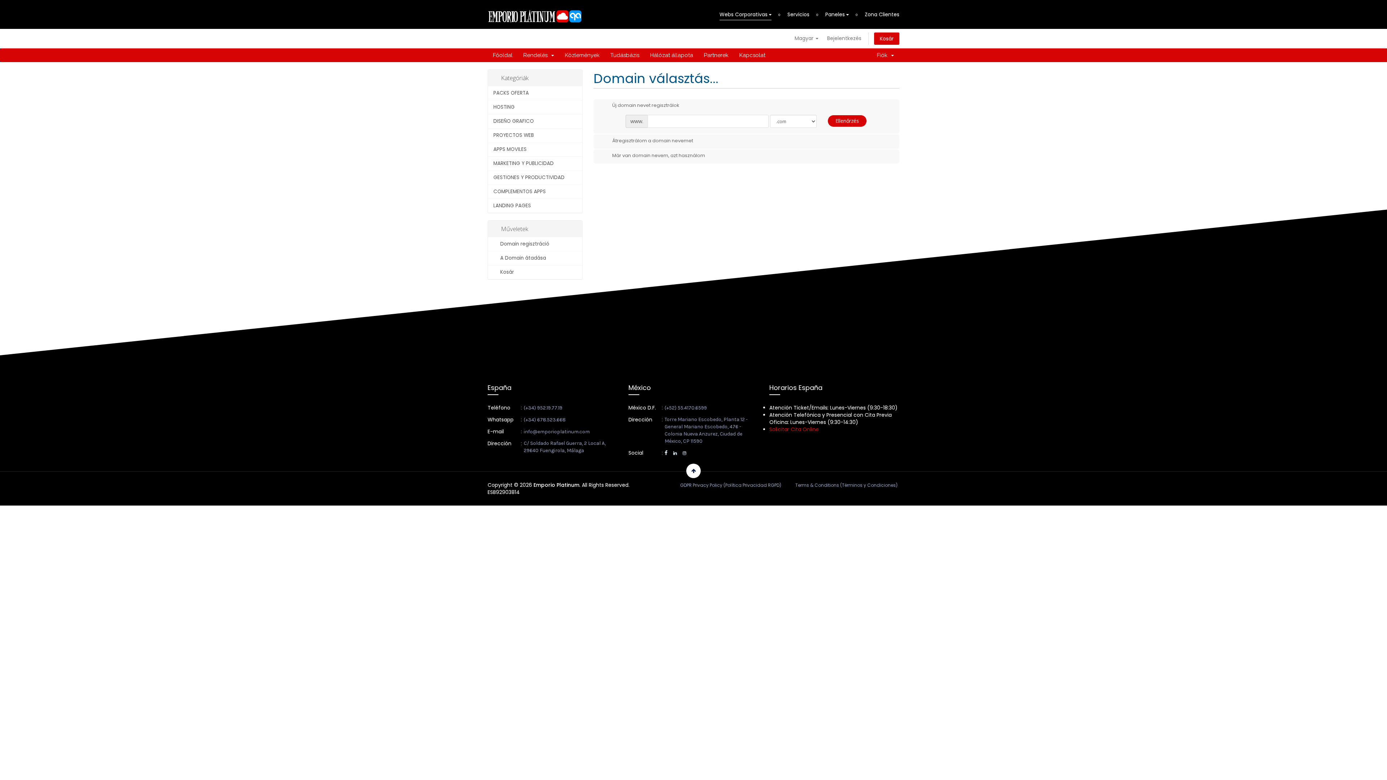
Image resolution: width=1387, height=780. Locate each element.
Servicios (798, 14)
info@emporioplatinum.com (557, 432)
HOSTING (504, 107)
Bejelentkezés (844, 38)
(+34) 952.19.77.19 (543, 408)
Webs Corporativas (744, 14)
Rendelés (536, 55)
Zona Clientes (882, 14)
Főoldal (503, 55)
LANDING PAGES (512, 205)
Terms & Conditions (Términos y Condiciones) (846, 485)
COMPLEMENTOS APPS (519, 191)
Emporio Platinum (556, 485)
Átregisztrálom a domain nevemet (652, 140)
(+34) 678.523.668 (545, 420)
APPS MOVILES (510, 149)
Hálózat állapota (671, 55)
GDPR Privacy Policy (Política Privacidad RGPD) (730, 485)
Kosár (887, 38)
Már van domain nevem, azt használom (658, 155)
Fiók (883, 55)
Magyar (805, 38)
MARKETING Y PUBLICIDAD (523, 163)
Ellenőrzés (847, 120)
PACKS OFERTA (511, 93)
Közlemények (582, 55)
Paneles (835, 14)
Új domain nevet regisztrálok (645, 105)
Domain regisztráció (523, 243)
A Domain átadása (521, 258)
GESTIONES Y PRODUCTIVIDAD (529, 177)
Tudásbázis (624, 55)
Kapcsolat (752, 55)
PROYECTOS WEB (513, 135)
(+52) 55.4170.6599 (686, 408)
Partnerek (716, 55)
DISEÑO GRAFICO (513, 121)
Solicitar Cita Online (794, 429)
